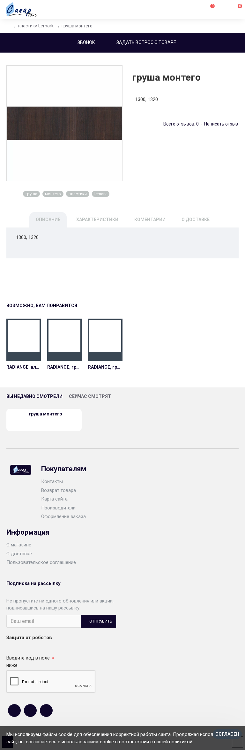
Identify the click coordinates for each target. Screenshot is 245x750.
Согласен (227, 734)
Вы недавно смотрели (34, 396)
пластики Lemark (36, 25)
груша (31, 193)
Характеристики (97, 219)
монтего (53, 193)
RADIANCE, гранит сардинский (105, 367)
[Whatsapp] (30, 710)
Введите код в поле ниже (28, 661)
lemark (100, 193)
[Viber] (46, 710)
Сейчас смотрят (90, 396)
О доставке (196, 219)
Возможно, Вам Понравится (41, 305)
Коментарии (150, 219)
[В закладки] (23, 356)
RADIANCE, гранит (64, 367)
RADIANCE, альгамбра (23, 367)
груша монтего (45, 413)
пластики (78, 193)
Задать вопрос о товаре (146, 42)
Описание (48, 219)
